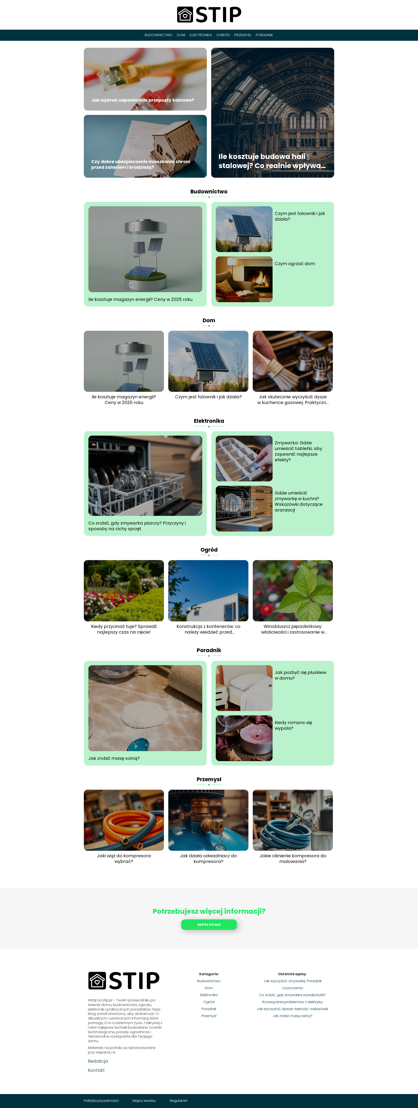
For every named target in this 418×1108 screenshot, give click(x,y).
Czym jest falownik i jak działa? (300, 216)
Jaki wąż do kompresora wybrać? (124, 858)
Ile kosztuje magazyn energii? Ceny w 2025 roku (140, 299)
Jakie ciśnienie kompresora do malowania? (293, 858)
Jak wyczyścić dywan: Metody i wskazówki (292, 1008)
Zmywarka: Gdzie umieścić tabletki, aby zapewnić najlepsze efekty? (298, 451)
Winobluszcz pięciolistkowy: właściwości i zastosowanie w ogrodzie (292, 629)
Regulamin (179, 1100)
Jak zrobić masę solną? (114, 758)
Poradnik (264, 35)
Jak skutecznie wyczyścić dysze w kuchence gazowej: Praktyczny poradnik (293, 399)
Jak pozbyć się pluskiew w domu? (300, 675)
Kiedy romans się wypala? (293, 725)
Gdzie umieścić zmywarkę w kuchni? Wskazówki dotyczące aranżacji (299, 501)
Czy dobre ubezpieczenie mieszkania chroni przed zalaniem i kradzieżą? (140, 164)
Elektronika (201, 35)
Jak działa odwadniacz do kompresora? (208, 858)
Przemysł (242, 35)
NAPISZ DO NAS (209, 925)
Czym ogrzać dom (295, 263)
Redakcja (98, 1061)
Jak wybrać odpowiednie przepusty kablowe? (142, 100)
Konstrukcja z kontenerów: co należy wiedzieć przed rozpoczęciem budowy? (208, 629)
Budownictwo (159, 35)
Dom (181, 35)
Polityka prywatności (101, 1100)
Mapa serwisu (144, 1100)
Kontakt (96, 1070)
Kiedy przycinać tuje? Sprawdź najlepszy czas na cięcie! (124, 629)
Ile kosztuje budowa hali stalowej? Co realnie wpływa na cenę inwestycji (270, 161)
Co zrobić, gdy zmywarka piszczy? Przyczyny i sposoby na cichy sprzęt (137, 526)
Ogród (223, 35)
